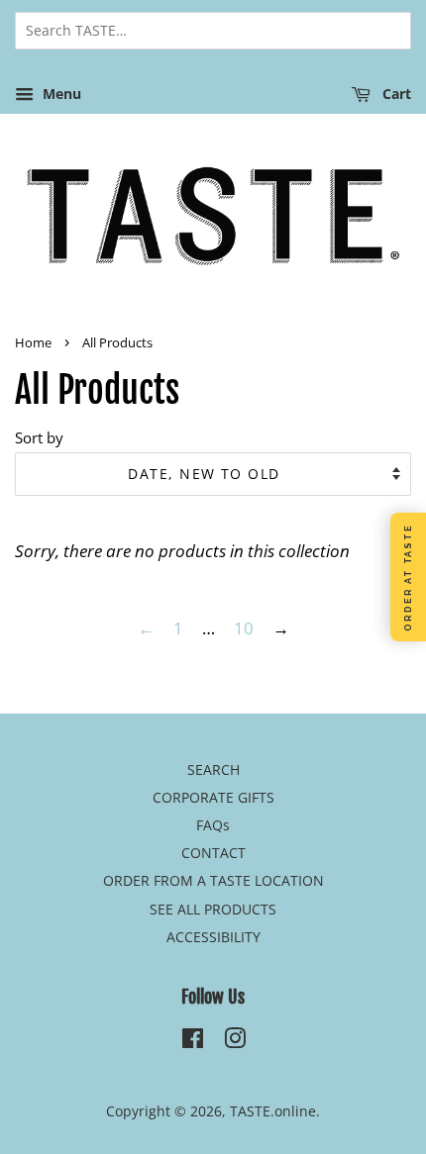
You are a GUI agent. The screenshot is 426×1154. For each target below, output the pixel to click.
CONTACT (213, 852)
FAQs (213, 825)
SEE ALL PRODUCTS (213, 909)
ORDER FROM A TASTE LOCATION (213, 880)
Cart (394, 93)
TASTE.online (273, 1111)
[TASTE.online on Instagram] (235, 1041)
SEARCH (213, 769)
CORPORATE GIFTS (213, 797)
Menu (60, 93)
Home (33, 342)
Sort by (39, 437)
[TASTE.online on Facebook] (192, 1041)
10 (244, 628)
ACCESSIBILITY (213, 936)
